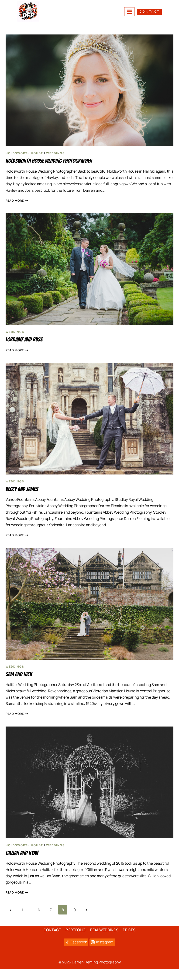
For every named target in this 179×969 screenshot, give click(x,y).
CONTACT (149, 11)
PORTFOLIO (75, 929)
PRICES (129, 929)
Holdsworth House (24, 153)
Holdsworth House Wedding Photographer (49, 161)
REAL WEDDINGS (104, 929)
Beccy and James (22, 489)
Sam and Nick (19, 674)
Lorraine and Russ (24, 339)
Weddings (55, 153)
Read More (17, 200)
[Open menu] (129, 11)
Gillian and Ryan (22, 853)
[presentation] (89, 90)
